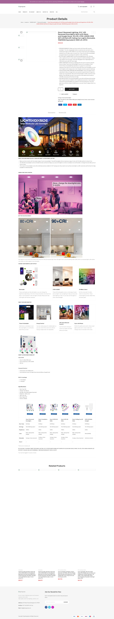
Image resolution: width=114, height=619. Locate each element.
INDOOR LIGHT (33, 22)
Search (94, 12)
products (27, 22)
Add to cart (72, 89)
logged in (26, 452)
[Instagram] (52, 607)
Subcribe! (66, 602)
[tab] (51, 112)
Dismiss (82, 1)
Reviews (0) (62, 112)
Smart (86, 99)
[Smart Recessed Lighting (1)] (23, 52)
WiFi (62, 101)
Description (51, 112)
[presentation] (17, 525)
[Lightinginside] (21, 6)
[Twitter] (65, 105)
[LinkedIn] (80, 105)
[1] (41, 46)
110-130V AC (63, 99)
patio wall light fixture (79, 99)
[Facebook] (60, 105)
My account (91, 6)
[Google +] (75, 105)
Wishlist (94, 6)
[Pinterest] (70, 105)
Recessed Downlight (42, 22)
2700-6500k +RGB (70, 99)
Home (22, 22)
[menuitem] (19, 12)
